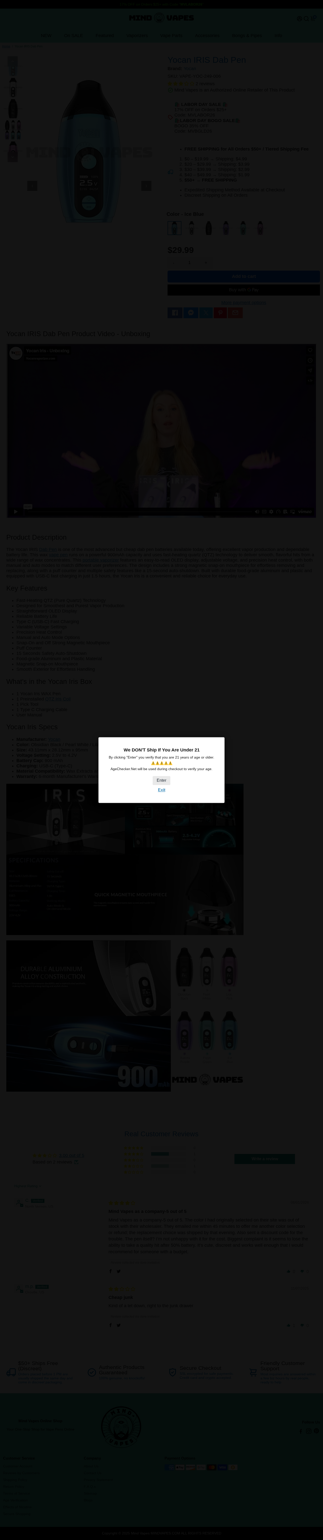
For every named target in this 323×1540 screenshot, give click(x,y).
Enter (161, 780)
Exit (161, 790)
